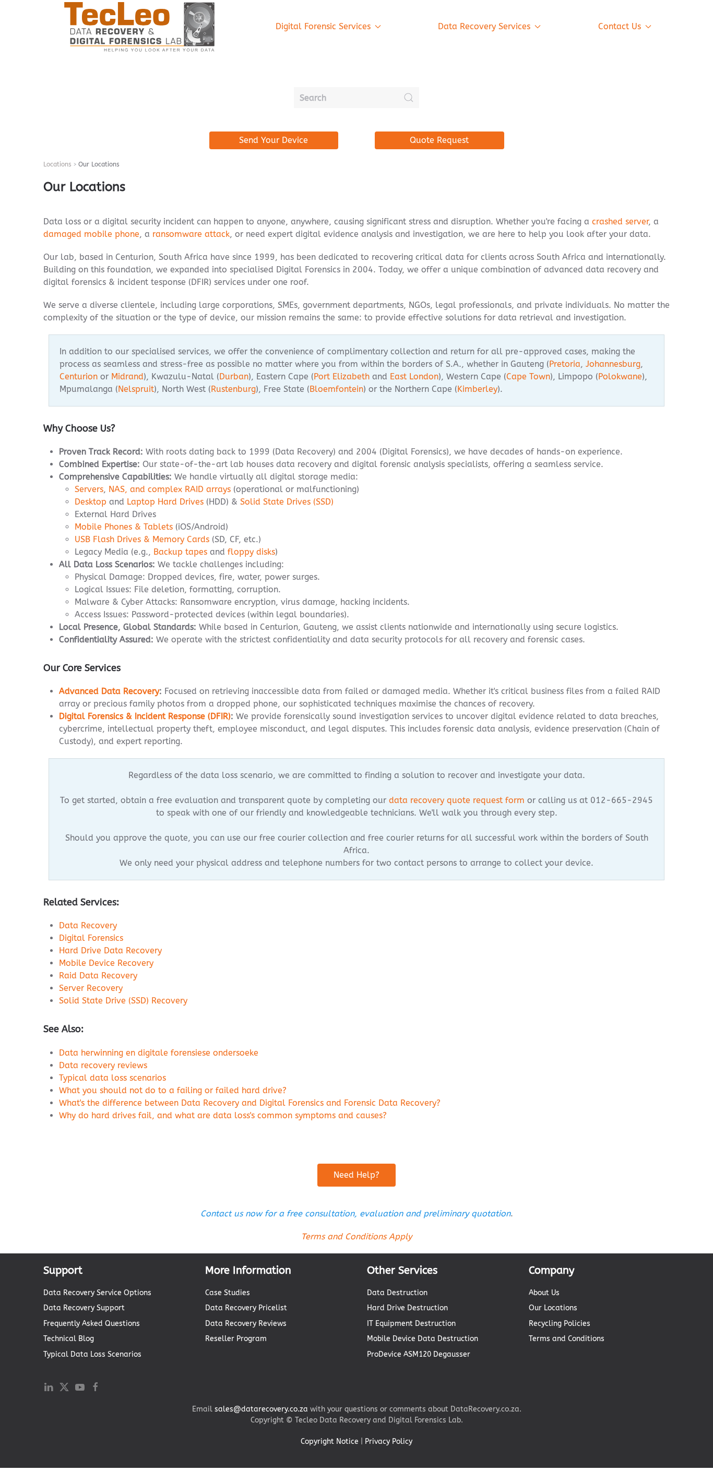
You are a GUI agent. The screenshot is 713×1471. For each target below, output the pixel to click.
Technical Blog (68, 1338)
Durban (233, 376)
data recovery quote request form (457, 800)
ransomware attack (191, 234)
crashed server (620, 221)
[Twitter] (64, 1387)
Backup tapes (180, 552)
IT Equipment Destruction (411, 1323)
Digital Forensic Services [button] (323, 26)
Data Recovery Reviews (246, 1323)
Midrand (127, 376)
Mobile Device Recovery (106, 963)
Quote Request (439, 140)
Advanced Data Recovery (109, 691)
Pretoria (564, 364)
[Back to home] (139, 26)
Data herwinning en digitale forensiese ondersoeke (158, 1053)
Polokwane (620, 376)
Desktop (90, 502)
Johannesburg (613, 364)
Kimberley (477, 389)
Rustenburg (233, 389)
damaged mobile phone (91, 234)
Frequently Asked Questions (91, 1323)
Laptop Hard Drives (165, 502)
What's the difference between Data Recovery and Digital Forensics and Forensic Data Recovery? (250, 1103)
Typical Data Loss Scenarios (92, 1354)
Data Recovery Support (84, 1307)
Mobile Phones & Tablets (124, 527)
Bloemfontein (336, 389)
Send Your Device (273, 140)
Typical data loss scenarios (112, 1078)
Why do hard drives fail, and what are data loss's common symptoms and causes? (223, 1115)
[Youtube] (80, 1387)
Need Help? (356, 1175)
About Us (544, 1292)
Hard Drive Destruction (407, 1307)
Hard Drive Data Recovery (110, 950)
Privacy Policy (388, 1441)
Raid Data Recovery (98, 975)
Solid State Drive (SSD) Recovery (123, 1001)
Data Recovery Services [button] (484, 26)
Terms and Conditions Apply (356, 1236)
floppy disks (251, 552)
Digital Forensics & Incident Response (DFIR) (145, 716)
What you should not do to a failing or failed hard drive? (173, 1090)
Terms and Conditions (566, 1338)
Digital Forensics (91, 938)
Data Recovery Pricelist (246, 1307)
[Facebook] (95, 1387)
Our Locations (553, 1307)
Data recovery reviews (103, 1065)
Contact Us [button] (619, 26)
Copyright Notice (330, 1441)
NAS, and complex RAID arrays (170, 489)
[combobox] (356, 97)
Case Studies (227, 1292)
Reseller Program (236, 1338)
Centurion (79, 376)
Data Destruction (397, 1292)
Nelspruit (136, 389)
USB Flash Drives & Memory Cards (142, 539)
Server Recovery (91, 988)
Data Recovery (88, 925)
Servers (89, 489)
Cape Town (528, 376)
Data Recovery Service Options (97, 1292)
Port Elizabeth (342, 376)
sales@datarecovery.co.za (261, 1409)
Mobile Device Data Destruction (422, 1338)
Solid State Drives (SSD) (287, 502)
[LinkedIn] (48, 1387)
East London (414, 376)
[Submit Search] (408, 97)
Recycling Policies (559, 1323)
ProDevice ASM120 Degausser (418, 1354)
